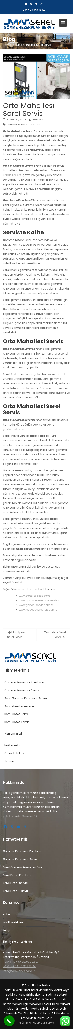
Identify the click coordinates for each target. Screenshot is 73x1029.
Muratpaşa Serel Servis (16, 634)
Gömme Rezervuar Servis (21, 690)
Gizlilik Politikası (14, 753)
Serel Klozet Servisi (16, 714)
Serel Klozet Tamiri (16, 722)
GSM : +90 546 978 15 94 (19, 966)
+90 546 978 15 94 (34, 10)
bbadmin (37, 119)
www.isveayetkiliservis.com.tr (38, 610)
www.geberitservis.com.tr (36, 605)
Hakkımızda (12, 745)
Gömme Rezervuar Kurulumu (24, 682)
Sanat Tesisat (12, 175)
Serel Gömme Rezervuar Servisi (25, 698)
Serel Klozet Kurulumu (19, 706)
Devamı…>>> (30, 816)
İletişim (9, 761)
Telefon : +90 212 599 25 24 (21, 962)
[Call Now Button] (9, 1020)
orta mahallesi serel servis (23, 124)
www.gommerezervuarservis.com (41, 600)
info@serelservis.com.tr (19, 971)
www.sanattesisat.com (34, 596)
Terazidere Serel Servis (55, 634)
